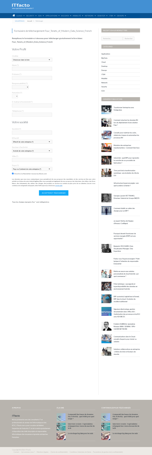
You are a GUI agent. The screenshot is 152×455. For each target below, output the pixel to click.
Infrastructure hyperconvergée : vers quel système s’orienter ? (126, 184)
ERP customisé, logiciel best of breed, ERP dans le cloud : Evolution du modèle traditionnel (126, 299)
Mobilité (77, 16)
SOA (40, 16)
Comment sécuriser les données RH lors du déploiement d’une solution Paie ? (126, 122)
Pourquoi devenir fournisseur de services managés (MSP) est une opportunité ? (125, 236)
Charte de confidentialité (59, 452)
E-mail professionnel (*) (22, 102)
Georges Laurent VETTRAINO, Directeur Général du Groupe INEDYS (126, 197)
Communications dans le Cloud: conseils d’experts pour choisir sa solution (125, 339)
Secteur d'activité (20, 147)
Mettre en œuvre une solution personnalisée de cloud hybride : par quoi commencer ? (126, 273)
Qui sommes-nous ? (28, 452)
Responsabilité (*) (20, 83)
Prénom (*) (16, 74)
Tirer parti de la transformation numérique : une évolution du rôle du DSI (126, 173)
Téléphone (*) (18, 111)
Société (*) (16, 129)
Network (89, 16)
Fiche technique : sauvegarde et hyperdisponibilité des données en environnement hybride (125, 286)
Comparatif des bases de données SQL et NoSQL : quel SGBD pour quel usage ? (81, 416)
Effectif (15, 138)
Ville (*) (15, 156)
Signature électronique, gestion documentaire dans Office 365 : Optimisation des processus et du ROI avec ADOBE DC (127, 313)
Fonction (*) (17, 92)
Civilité (15, 56)
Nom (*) (15, 65)
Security (30, 16)
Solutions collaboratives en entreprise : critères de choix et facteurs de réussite (127, 351)
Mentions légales (42, 452)
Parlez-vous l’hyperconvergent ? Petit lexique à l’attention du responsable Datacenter (127, 261)
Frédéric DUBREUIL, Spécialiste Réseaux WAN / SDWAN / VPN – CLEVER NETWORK (125, 326)
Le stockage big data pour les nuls (80, 433)
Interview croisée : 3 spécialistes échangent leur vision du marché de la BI (81, 426)
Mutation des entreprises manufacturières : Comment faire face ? (126, 147)
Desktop (101, 16)
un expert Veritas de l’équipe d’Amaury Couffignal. (123, 222)
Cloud (19, 16)
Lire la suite (58, 185)
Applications (51, 16)
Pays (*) (15, 165)
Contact (16, 452)
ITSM (111, 16)
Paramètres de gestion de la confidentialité (108, 452)
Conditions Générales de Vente (80, 452)
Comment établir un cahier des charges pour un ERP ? (124, 209)
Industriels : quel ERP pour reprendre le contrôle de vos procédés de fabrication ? (126, 160)
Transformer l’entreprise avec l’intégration (124, 109)
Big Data (65, 16)
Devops (120, 16)
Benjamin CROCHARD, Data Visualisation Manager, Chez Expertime (123, 248)
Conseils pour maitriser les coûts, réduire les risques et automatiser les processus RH (126, 135)
